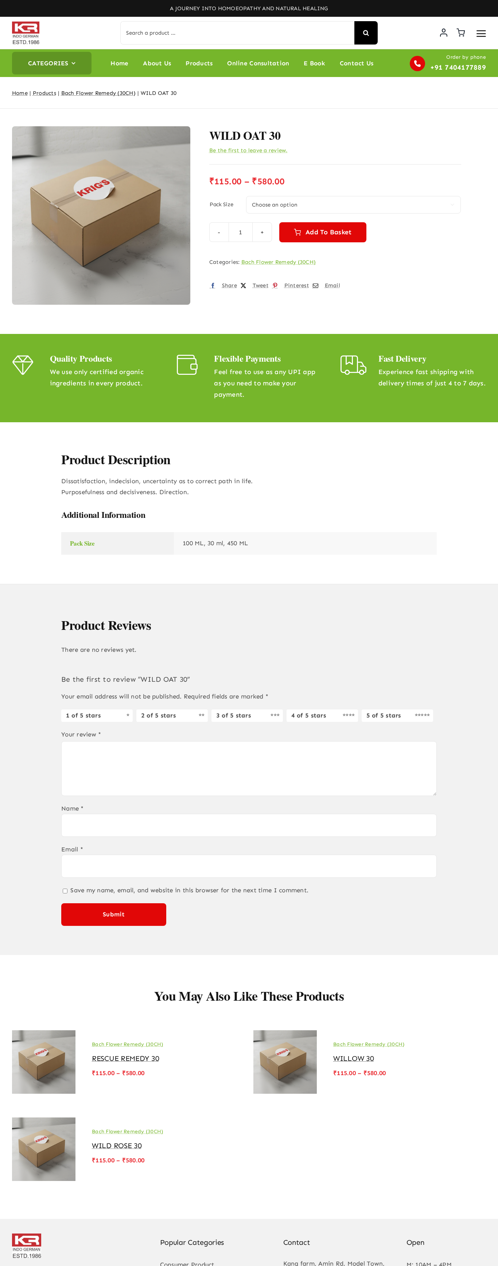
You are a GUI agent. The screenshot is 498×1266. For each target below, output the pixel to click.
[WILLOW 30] (285, 1032)
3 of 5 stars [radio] (233, 715)
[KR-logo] (25, 24)
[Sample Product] (101, 215)
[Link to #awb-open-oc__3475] (481, 33)
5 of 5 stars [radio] (383, 715)
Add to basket (329, 232)
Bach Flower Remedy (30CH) (278, 262)
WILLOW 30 (353, 1058)
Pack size (221, 204)
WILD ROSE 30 (116, 1145)
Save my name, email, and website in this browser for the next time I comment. (189, 890)
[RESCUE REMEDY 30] (43, 1032)
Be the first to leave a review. (248, 150)
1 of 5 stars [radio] (83, 715)
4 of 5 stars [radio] (308, 715)
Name (72, 808)
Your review (81, 734)
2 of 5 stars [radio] (158, 715)
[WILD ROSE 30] (43, 1119)
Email (72, 849)
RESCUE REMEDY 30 (125, 1058)
